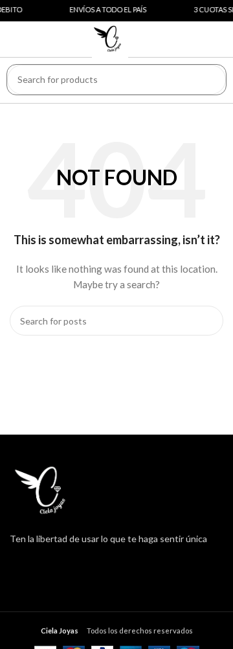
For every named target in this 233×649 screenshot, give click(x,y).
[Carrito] (208, 36)
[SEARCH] (211, 80)
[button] (31, 38)
